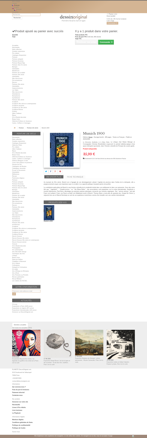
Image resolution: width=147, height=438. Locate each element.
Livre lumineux (17, 410)
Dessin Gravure (17, 236)
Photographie (16, 248)
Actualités (15, 12)
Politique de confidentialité (21, 425)
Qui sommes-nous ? (19, 387)
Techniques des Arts (18, 253)
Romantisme (16, 96)
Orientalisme (16, 94)
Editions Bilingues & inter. (20, 160)
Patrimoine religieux (18, 178)
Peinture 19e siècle (18, 84)
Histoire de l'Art (17, 164)
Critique (14, 255)
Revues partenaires (18, 277)
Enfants (14, 111)
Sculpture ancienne (18, 105)
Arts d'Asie (15, 273)
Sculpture (15, 102)
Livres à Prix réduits (19, 407)
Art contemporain (17, 250)
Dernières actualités (20, 325)
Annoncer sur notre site (20, 402)
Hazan (90, 137)
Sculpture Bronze (17, 109)
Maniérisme (15, 70)
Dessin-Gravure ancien (19, 242)
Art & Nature (16, 263)
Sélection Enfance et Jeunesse (22, 121)
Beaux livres (16, 119)
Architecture (16, 224)
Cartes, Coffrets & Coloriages (21, 123)
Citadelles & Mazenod (19, 261)
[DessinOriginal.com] (73, 17)
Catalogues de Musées (19, 166)
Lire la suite (15, 362)
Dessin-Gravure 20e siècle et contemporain (25, 240)
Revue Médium (17, 279)
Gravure (14, 244)
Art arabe (15, 269)
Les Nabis (15, 90)
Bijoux (14, 115)
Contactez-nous (17, 395)
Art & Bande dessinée (19, 246)
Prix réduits (15, 53)
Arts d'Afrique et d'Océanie (20, 271)
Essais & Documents (18, 170)
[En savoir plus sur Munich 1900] (49, 212)
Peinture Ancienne (17, 61)
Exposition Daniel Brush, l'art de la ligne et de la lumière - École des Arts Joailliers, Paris (57, 362)
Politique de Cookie (18, 428)
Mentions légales (17, 419)
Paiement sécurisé (18, 392)
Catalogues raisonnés (19, 168)
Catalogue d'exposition (19, 55)
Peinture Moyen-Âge (18, 63)
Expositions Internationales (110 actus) (24, 310)
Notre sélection (17, 49)
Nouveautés (16, 47)
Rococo (14, 82)
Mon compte (16, 1)
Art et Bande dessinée (19, 117)
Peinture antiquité (17, 59)
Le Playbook (16, 413)
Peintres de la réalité (18, 72)
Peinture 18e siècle (18, 74)
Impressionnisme (17, 88)
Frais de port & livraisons (20, 389)
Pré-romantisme (17, 80)
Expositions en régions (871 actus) (23, 308)
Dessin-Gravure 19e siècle (20, 238)
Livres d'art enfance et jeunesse (22, 162)
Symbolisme (16, 98)
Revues (14, 176)
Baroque (14, 67)
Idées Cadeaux (17, 113)
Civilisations (16, 265)
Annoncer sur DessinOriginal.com (22, 312)
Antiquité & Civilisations (19, 267)
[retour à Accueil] (15, 128)
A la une (14, 304)
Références (15, 174)
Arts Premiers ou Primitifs (20, 275)
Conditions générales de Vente (22, 422)
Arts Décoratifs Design (19, 251)
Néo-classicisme (17, 78)
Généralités (15, 69)
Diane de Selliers (17, 259)
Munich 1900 (48, 221)
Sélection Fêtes (17, 145)
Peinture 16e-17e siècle (19, 65)
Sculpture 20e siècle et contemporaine (24, 103)
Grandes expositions (18, 51)
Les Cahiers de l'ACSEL (19, 281)
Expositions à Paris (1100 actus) (22, 306)
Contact (14, 3)
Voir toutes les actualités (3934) (22, 328)
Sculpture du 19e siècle (19, 107)
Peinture (14, 57)
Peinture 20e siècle (18, 100)
